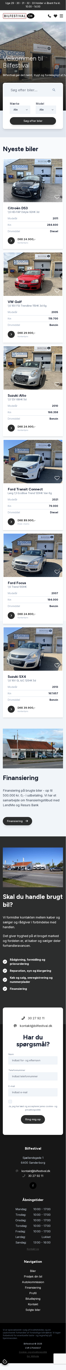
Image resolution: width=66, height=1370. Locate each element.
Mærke (14, 103)
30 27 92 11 (35, 1018)
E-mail (11, 1086)
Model (40, 103)
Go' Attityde (33, 1356)
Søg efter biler (33, 121)
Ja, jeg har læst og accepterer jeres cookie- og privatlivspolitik (33, 1108)
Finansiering (15, 821)
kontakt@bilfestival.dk (35, 1026)
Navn (11, 1054)
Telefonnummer (16, 1070)
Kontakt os (33, 1248)
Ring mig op (33, 1119)
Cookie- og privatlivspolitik (33, 1352)
